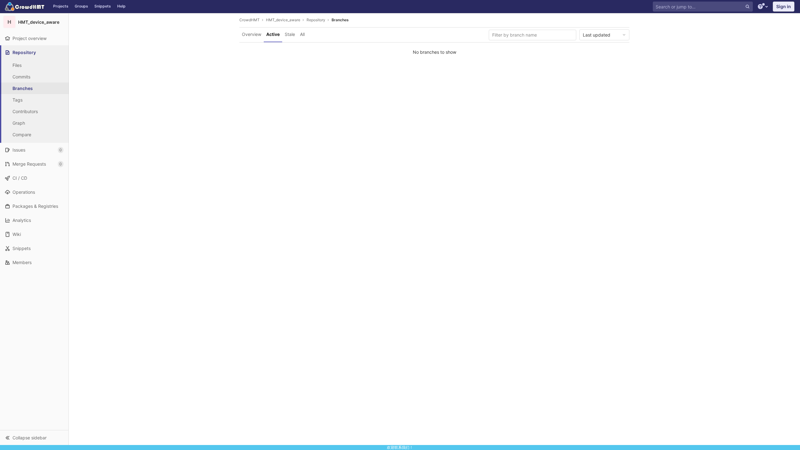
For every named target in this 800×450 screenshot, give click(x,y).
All (302, 34)
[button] (34, 437)
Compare (21, 134)
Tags (17, 99)
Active (273, 34)
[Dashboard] (25, 7)
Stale (290, 34)
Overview (251, 34)
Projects (60, 6)
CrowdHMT (249, 20)
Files (17, 65)
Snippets (102, 6)
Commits (21, 76)
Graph (18, 123)
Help (121, 6)
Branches (22, 88)
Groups (81, 6)
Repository (316, 20)
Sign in (783, 6)
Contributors (25, 111)
